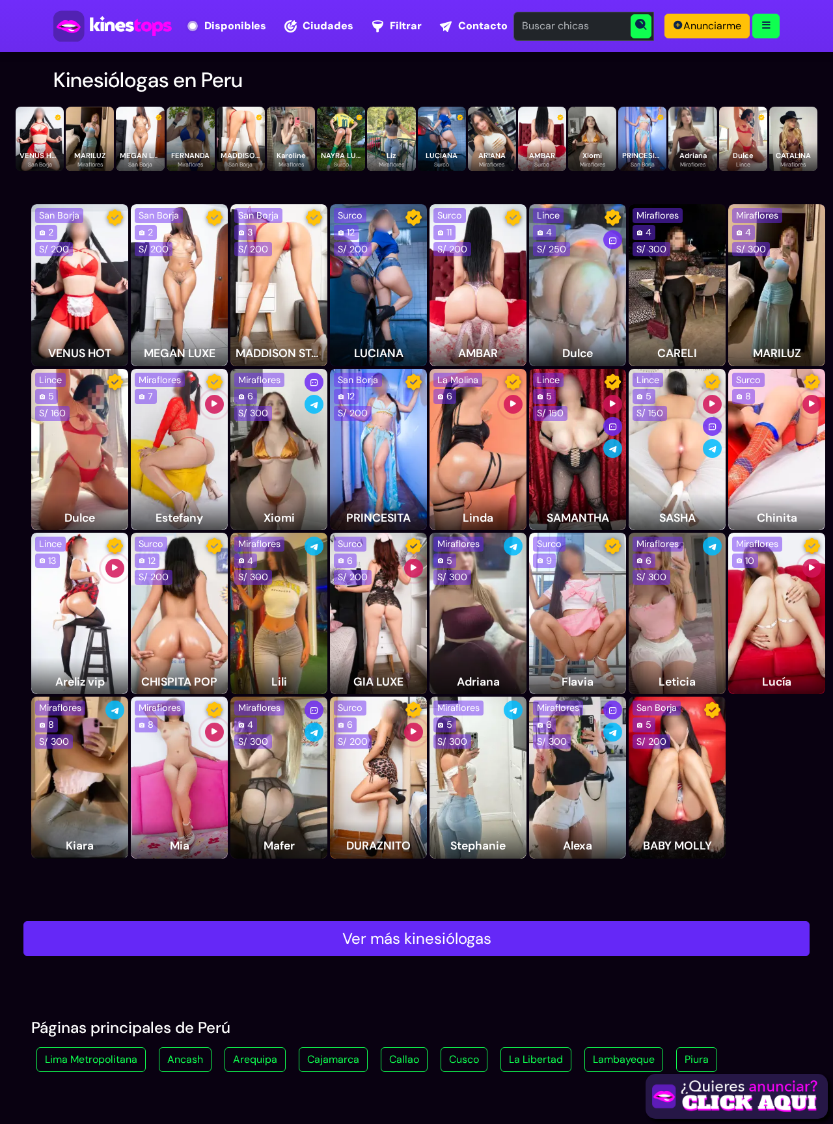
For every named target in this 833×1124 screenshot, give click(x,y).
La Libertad (536, 1059)
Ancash (185, 1059)
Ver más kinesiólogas (416, 938)
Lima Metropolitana (91, 1059)
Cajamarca (333, 1059)
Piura (697, 1059)
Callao (404, 1059)
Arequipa (255, 1059)
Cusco (464, 1059)
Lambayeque (624, 1059)
